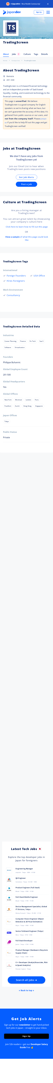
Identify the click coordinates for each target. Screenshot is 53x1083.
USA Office (39, 275)
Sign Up (39, 12)
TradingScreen (30, 60)
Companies (16, 60)
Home (5, 60)
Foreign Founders (16, 275)
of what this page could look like (26, 238)
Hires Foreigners (16, 280)
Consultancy (13, 295)
